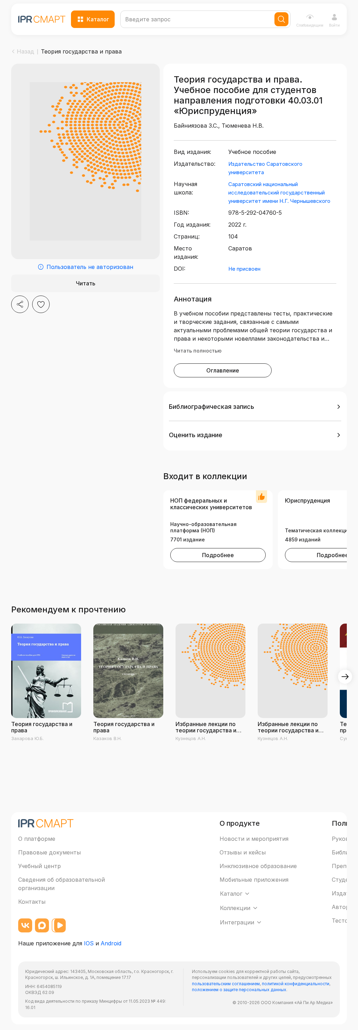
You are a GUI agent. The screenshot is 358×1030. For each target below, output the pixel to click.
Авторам (344, 906)
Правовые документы (49, 852)
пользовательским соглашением (226, 983)
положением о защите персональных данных (239, 989)
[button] (255, 407)
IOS (89, 943)
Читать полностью (198, 351)
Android (111, 943)
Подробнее (218, 555)
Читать (85, 283)
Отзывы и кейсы (243, 852)
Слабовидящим (309, 25)
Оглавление (222, 370)
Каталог (98, 19)
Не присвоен (244, 268)
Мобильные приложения (254, 879)
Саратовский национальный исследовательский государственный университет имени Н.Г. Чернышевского (279, 192)
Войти (334, 25)
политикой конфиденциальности (295, 983)
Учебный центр (39, 865)
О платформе (36, 838)
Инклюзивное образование (258, 865)
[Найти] (281, 19)
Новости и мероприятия (254, 838)
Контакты (31, 901)
